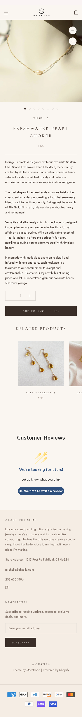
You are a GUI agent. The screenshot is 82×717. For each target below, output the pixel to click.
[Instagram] (6, 586)
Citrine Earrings (41, 392)
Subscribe (21, 642)
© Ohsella (41, 664)
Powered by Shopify (56, 670)
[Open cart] (76, 12)
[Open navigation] (6, 12)
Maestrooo (33, 670)
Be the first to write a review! (41, 491)
